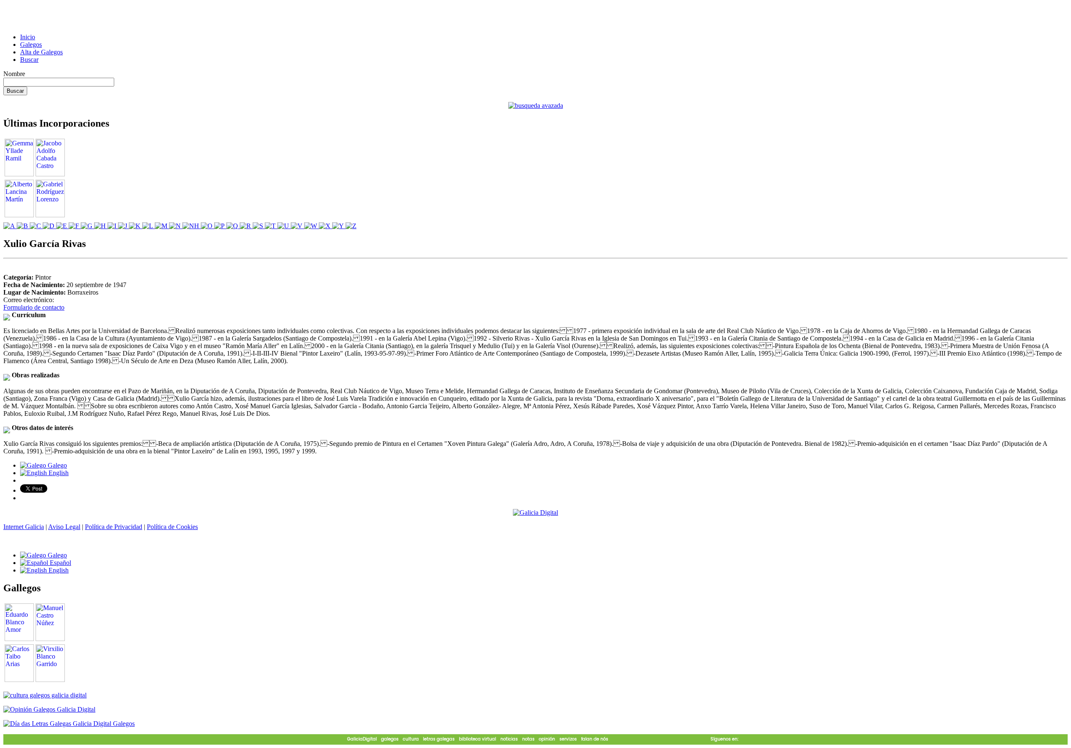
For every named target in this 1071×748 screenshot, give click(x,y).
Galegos (31, 44)
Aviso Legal (64, 526)
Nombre (14, 73)
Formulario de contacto (33, 307)
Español (59, 562)
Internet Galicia (23, 526)
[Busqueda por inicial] (10, 225)
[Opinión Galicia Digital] (49, 709)
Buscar (29, 59)
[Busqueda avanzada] (535, 105)
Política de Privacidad (113, 526)
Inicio (27, 37)
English (58, 472)
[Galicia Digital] (535, 512)
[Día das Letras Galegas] (69, 723)
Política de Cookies (172, 526)
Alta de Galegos (41, 52)
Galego (56, 465)
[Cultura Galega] (45, 695)
